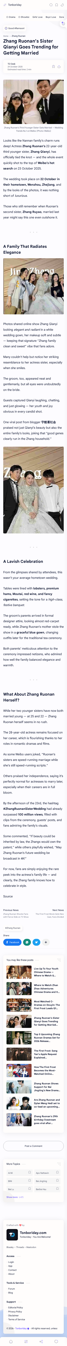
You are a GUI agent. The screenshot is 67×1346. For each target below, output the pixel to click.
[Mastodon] (31, 1247)
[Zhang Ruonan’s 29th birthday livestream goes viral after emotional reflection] (19, 1119)
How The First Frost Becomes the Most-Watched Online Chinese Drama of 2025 (47, 1071)
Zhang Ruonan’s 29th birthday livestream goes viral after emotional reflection (46, 1120)
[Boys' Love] (51, 17)
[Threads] (20, 1247)
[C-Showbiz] (24, 17)
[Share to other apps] (46, 942)
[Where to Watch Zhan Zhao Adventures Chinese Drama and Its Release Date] (19, 988)
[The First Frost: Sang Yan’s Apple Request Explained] (19, 1054)
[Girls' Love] (37, 17)
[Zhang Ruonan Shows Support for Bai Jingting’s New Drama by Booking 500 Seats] (19, 1086)
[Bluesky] (10, 1247)
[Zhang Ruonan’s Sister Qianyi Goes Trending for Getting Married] (19, 1021)
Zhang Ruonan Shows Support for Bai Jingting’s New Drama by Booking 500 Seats (46, 1087)
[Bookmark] (56, 4)
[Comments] (56, 1341)
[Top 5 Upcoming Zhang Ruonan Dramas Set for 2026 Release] (19, 1037)
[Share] (41, 1341)
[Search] (51, 4)
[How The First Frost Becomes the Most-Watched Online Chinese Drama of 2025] (19, 1070)
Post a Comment (33, 1146)
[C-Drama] (11, 17)
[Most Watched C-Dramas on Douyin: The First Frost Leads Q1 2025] (19, 1004)
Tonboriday (14, 5)
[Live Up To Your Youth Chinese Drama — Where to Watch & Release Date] (19, 972)
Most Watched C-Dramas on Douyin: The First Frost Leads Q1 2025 (47, 1005)
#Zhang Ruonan (12, 928)
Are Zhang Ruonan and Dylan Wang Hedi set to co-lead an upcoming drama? (47, 1103)
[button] (62, 4)
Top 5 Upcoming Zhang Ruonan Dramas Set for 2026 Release (47, 1038)
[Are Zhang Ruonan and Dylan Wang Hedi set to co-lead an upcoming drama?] (19, 1103)
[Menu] (26, 1341)
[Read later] (53, 66)
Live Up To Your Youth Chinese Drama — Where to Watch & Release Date (46, 972)
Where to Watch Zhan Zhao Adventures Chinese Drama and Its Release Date (46, 989)
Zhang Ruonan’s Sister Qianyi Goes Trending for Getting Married (46, 1021)
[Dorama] (63, 17)
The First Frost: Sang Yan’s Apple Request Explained (45, 1054)
